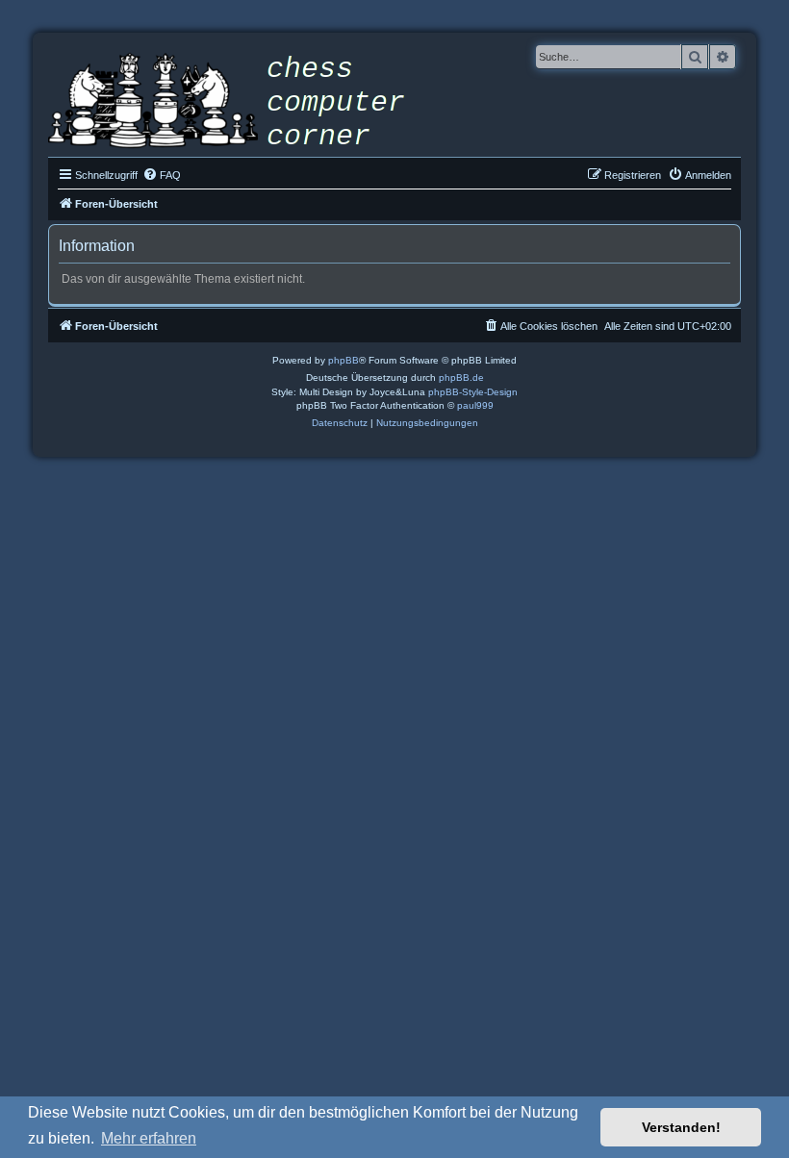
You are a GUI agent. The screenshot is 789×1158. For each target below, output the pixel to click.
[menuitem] (161, 175)
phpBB (343, 360)
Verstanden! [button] (681, 1127)
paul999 (475, 405)
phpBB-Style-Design (473, 392)
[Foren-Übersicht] (240, 103)
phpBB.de (461, 377)
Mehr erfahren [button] (148, 1138)
